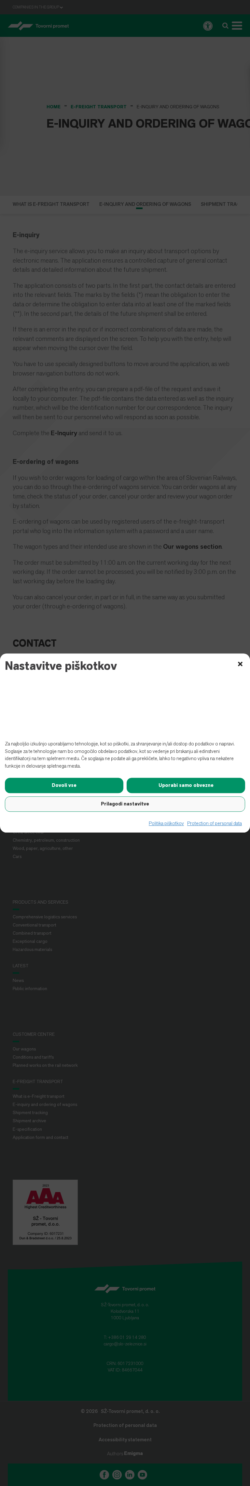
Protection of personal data (214, 823)
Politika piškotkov (166, 823)
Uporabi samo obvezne (186, 785)
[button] (240, 663)
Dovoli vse (64, 785)
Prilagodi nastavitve (125, 804)
